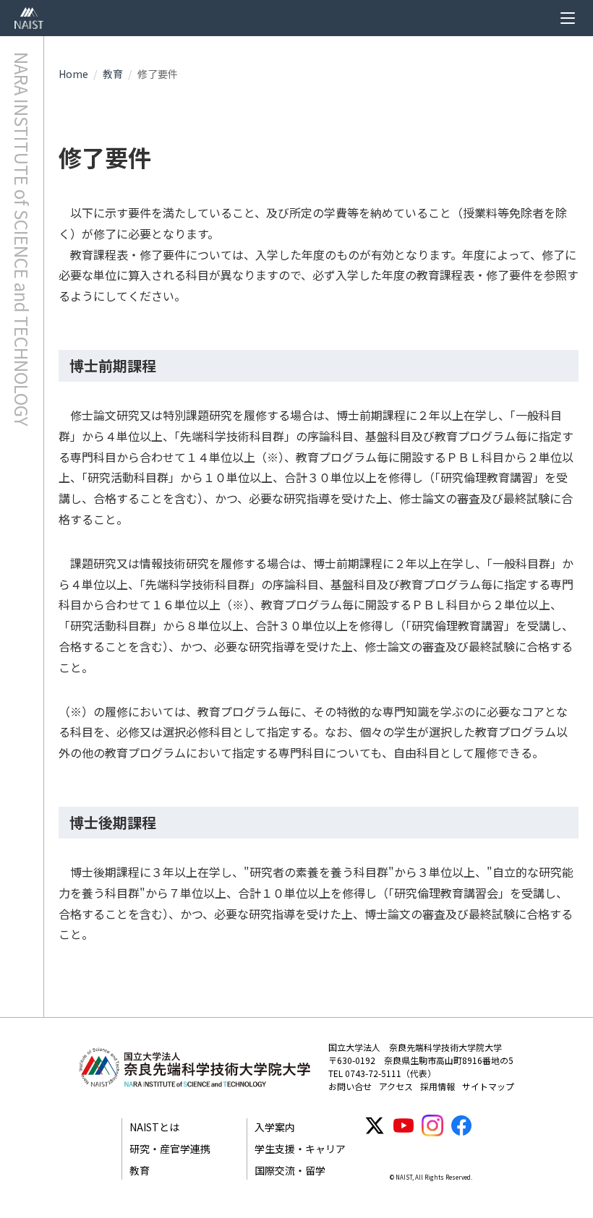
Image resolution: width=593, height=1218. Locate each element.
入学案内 (275, 1127)
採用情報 (437, 1086)
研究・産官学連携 (169, 1148)
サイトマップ (488, 1086)
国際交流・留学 (290, 1170)
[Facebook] (461, 1125)
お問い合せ (350, 1086)
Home (73, 74)
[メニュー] (568, 18)
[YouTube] (403, 1125)
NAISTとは (154, 1127)
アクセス (396, 1086)
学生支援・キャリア (300, 1148)
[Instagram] (432, 1125)
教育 (113, 74)
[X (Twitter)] (374, 1125)
